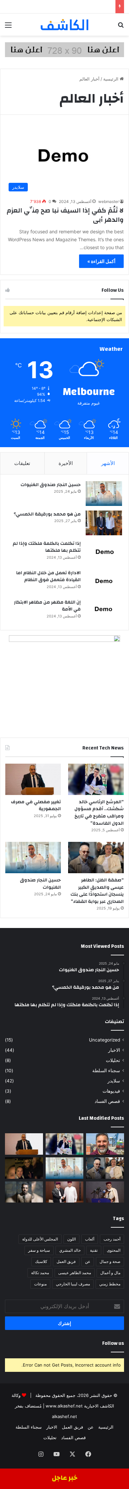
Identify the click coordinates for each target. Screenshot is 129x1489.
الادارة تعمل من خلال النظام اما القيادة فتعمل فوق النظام (48, 576)
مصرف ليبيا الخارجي (73, 1283)
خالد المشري (70, 1250)
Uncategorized (104, 1039)
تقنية (94, 1250)
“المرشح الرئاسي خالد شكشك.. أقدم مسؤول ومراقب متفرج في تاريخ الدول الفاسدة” (99, 813)
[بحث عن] (120, 27)
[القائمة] (8, 27)
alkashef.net (64, 1416)
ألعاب (89, 1239)
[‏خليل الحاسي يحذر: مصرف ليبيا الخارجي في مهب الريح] (24, 1168)
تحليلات (113, 1060)
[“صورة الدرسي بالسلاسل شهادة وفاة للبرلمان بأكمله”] (24, 1192)
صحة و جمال (110, 1261)
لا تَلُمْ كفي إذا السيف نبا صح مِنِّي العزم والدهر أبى (65, 215)
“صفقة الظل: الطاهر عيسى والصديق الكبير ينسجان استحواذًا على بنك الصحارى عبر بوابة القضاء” (97, 891)
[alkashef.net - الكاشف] (64, 24)
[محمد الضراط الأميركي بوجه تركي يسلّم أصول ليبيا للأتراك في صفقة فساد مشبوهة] (105, 1144)
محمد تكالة (40, 1272)
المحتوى (113, 1250)
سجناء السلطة (106, 1070)
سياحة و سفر (39, 1250)
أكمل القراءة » (101, 261)
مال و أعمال (110, 1272)
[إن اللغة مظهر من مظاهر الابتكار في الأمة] (104, 611)
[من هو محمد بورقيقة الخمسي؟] (104, 523)
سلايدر (114, 1080)
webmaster (108, 201)
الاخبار (114, 1050)
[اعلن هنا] (64, 49)
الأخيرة (66, 463)
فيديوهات (111, 1091)
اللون (71, 1239)
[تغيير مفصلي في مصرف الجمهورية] (33, 779)
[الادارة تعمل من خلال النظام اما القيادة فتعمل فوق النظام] (104, 581)
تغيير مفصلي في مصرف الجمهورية (36, 805)
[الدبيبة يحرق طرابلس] (105, 1192)
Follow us (113, 1343)
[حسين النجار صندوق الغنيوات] (104, 493)
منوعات (40, 1283)
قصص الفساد (107, 1101)
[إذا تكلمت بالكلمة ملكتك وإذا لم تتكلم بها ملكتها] (104, 552)
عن (87, 1261)
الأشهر (108, 463)
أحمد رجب (112, 1239)
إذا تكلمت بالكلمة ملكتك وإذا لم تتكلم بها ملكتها (47, 547)
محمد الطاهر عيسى (74, 1272)
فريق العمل (66, 1261)
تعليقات (22, 463)
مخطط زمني (109, 1283)
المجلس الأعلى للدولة (40, 1239)
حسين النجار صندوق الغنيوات (51, 484)
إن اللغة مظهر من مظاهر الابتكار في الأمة (47, 606)
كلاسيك (41, 1261)
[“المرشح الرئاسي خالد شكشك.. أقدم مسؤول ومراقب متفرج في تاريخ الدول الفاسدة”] (96, 779)
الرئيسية (111, 79)
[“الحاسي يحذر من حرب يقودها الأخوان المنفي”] (65, 1192)
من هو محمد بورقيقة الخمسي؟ (47, 514)
